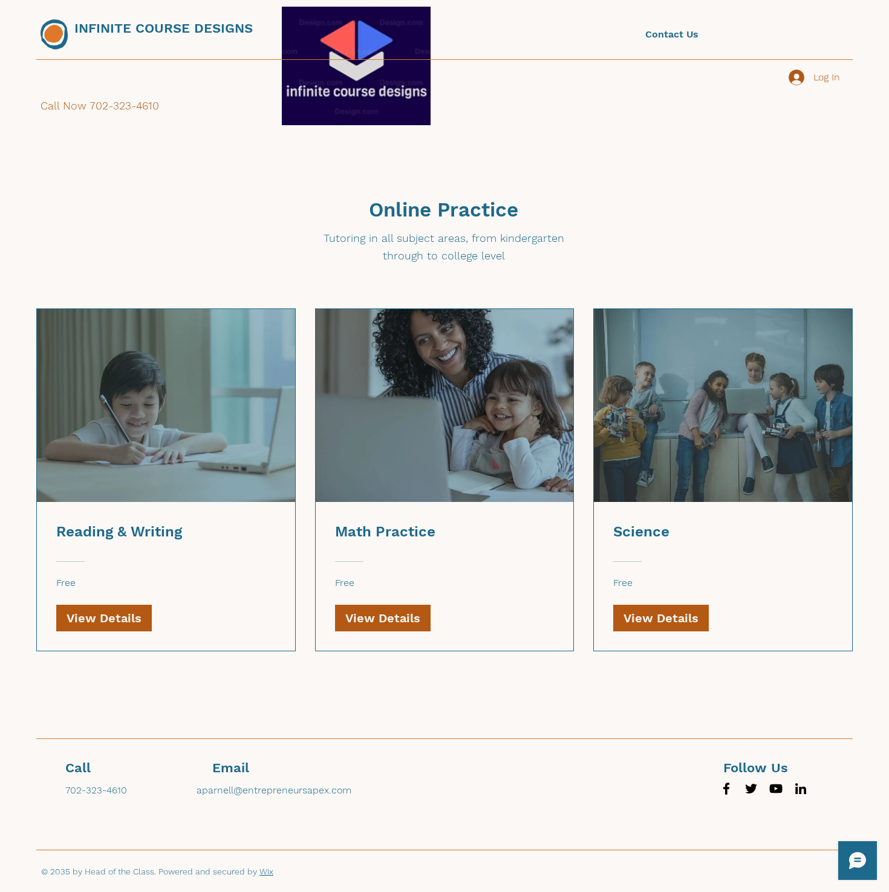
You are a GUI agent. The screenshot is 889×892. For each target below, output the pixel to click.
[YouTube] (776, 788)
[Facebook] (726, 788)
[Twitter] (751, 788)
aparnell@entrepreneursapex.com (274, 790)
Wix (266, 871)
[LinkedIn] (801, 788)
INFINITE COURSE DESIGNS (163, 28)
